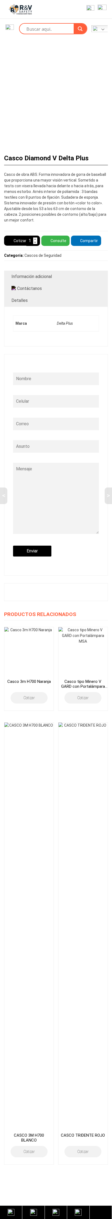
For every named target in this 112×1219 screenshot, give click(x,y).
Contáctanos (29, 288)
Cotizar (20, 241)
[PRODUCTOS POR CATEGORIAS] (9, 28)
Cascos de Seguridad (42, 255)
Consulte (58, 241)
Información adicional (31, 276)
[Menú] (101, 9)
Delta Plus (65, 323)
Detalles (19, 300)
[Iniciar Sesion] (89, 9)
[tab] (56, 277)
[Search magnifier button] (80, 29)
